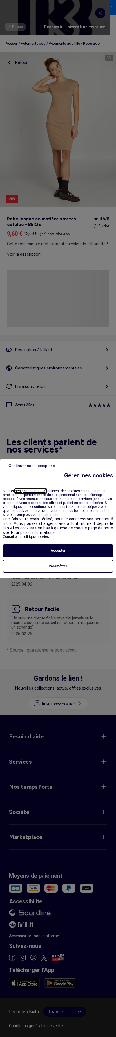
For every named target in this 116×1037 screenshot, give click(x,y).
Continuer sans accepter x (31, 465)
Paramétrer (58, 566)
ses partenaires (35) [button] (30, 491)
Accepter (58, 551)
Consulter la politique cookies (26, 537)
